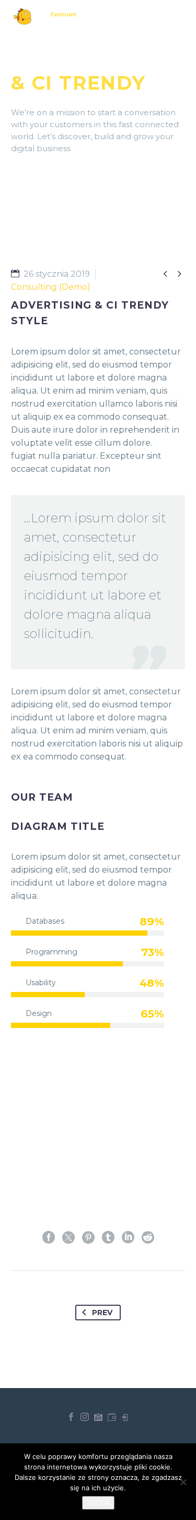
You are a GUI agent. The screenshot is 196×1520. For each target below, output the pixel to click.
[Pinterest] (88, 1237)
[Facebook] (48, 1237)
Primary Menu (175, 16)
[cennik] (112, 1417)
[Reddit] (148, 1237)
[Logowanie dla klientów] (125, 1417)
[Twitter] (68, 1237)
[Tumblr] (108, 1237)
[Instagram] (84, 1417)
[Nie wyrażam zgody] (183, 1482)
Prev (102, 1312)
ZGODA (98, 1503)
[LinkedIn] (128, 1237)
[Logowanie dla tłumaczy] (98, 1417)
